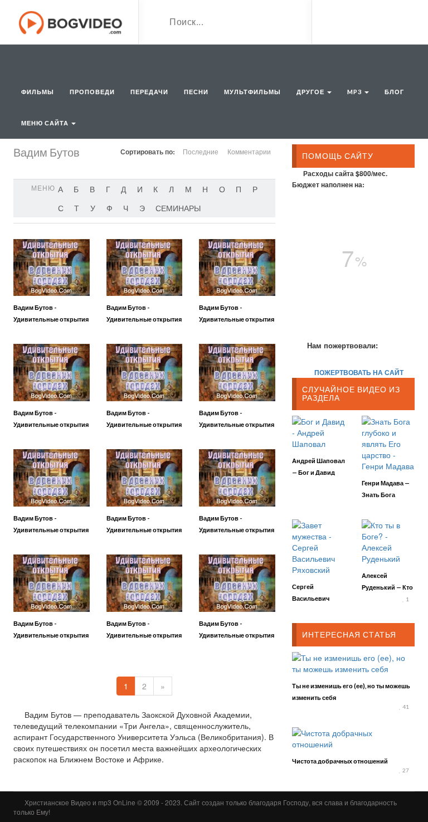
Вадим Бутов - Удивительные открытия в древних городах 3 (236, 319)
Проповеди (92, 91)
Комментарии (249, 151)
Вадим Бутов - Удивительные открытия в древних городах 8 (144, 529)
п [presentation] (238, 188)
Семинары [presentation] (178, 207)
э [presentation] (142, 207)
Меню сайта (45, 123)
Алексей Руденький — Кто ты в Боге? (387, 587)
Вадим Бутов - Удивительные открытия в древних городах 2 (144, 319)
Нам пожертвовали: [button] (342, 345)
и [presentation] (140, 188)
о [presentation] (222, 188)
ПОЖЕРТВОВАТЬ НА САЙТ (358, 372)
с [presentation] (61, 207)
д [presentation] (123, 188)
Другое (311, 91)
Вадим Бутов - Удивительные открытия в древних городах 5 (144, 424)
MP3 (355, 91)
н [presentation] (205, 188)
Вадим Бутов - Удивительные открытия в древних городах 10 (51, 635)
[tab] (60, 188)
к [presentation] (155, 188)
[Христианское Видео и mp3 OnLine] (71, 21)
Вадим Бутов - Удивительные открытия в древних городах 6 (236, 424)
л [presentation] (171, 188)
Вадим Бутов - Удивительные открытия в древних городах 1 (51, 319)
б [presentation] (76, 188)
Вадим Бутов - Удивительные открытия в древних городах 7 (51, 529)
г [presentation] (108, 188)
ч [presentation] (125, 207)
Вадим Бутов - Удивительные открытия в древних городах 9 (236, 529)
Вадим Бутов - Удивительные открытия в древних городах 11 (144, 635)
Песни (196, 91)
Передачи (149, 91)
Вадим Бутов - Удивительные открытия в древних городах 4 (51, 424)
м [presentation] (188, 188)
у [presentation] (92, 207)
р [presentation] (254, 188)
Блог (394, 91)
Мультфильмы (252, 91)
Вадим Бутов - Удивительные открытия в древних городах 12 (236, 635)
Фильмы (37, 91)
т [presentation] (76, 207)
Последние (200, 151)
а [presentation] (60, 188)
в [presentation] (92, 188)
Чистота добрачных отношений (340, 761)
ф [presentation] (109, 207)
